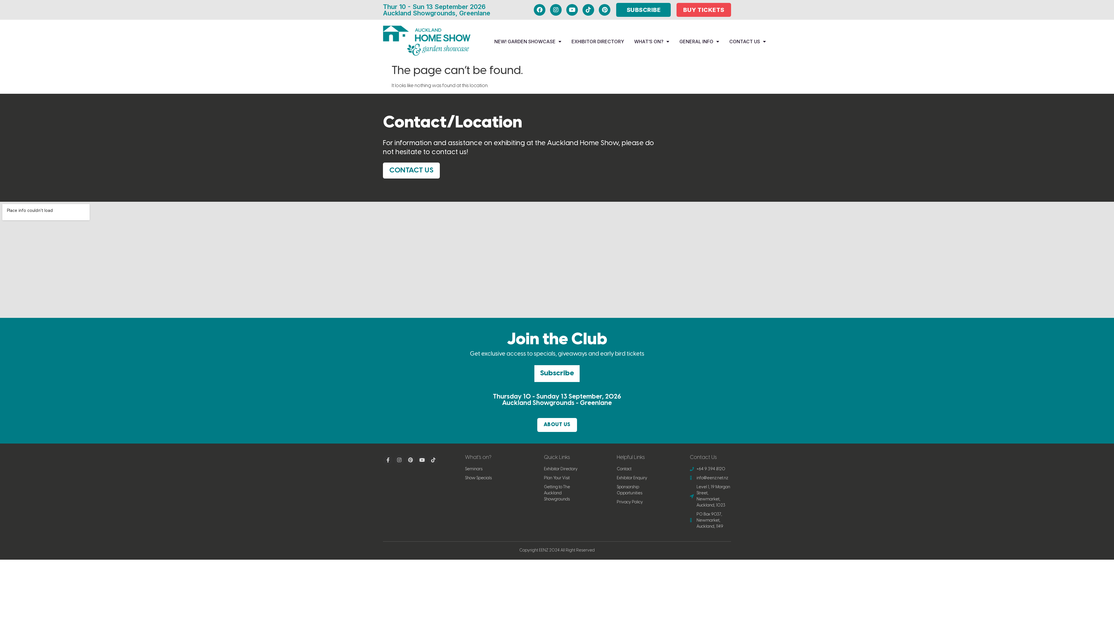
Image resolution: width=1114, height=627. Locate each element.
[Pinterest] (604, 10)
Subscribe (557, 373)
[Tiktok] (588, 10)
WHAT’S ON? (648, 41)
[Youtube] (572, 10)
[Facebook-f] (388, 460)
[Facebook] (539, 10)
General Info (696, 41)
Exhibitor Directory (598, 41)
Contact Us (744, 41)
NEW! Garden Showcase (525, 41)
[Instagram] (556, 10)
